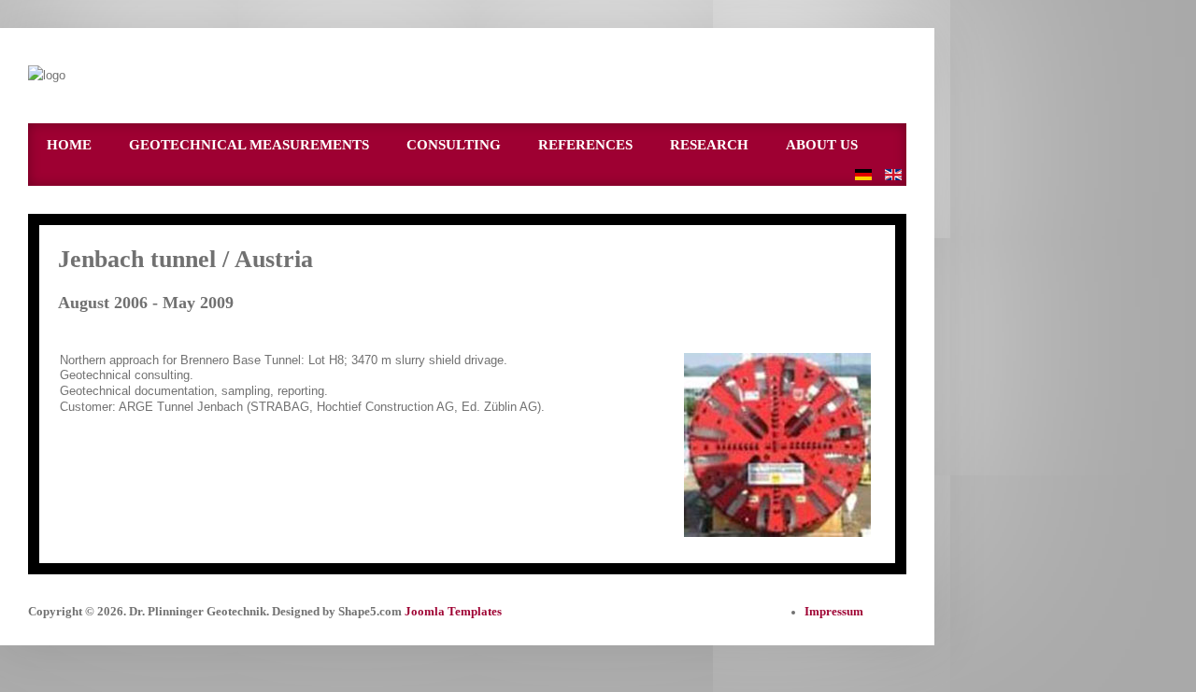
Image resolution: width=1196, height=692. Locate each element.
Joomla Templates (453, 611)
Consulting (453, 144)
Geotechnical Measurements (249, 144)
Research (709, 144)
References (585, 144)
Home (69, 144)
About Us (822, 144)
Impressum (833, 611)
